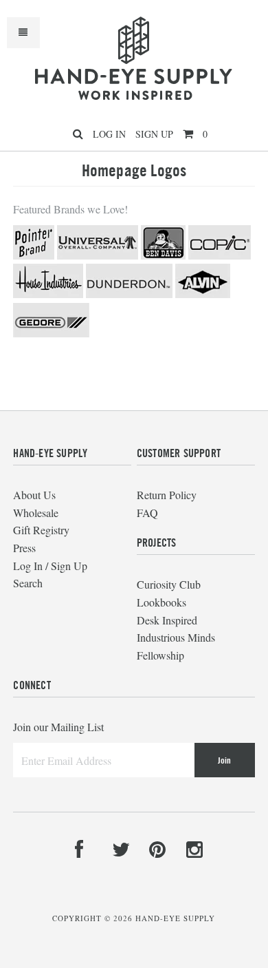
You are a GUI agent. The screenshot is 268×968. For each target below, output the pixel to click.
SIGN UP (154, 133)
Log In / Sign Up (50, 565)
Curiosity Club (169, 584)
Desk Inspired (167, 620)
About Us (34, 494)
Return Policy (167, 494)
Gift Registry (41, 530)
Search (28, 583)
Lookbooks (161, 602)
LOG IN (109, 133)
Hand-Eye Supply (175, 918)
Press (24, 547)
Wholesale (35, 512)
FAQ (147, 512)
